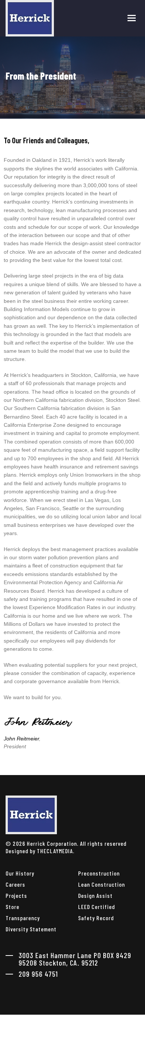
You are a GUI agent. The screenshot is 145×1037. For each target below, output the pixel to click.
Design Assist (95, 895)
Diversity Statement (31, 928)
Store (12, 906)
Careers (15, 884)
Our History (20, 873)
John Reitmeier (21, 739)
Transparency (23, 917)
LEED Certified (96, 906)
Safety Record (96, 917)
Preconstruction (99, 873)
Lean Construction (101, 884)
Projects (16, 895)
